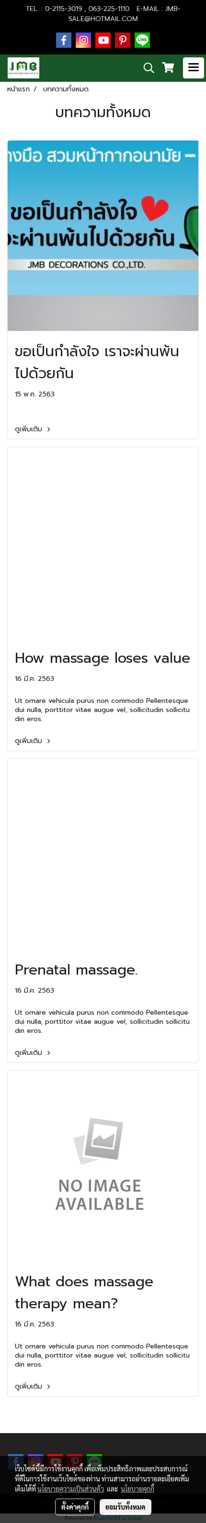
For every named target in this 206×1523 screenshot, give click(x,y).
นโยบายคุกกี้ (137, 1488)
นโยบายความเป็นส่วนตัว (70, 1488)
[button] (145, 68)
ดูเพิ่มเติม (30, 429)
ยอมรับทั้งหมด (125, 1506)
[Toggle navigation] (193, 67)
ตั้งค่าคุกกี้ (75, 1506)
